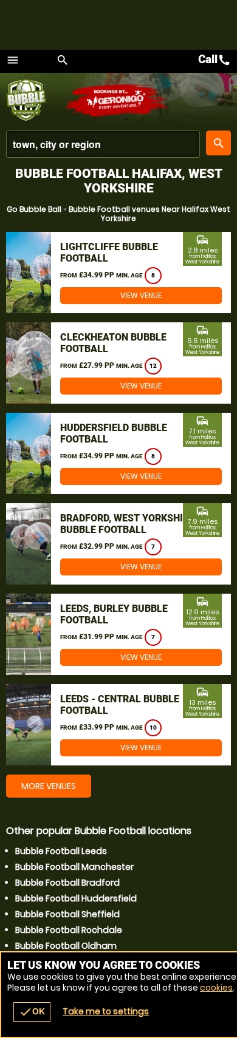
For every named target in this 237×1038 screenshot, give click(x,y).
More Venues (48, 786)
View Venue (141, 295)
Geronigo (117, 100)
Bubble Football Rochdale (68, 930)
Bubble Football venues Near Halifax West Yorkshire (149, 213)
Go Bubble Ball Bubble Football (35, 100)
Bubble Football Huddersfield (76, 898)
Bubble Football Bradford (67, 883)
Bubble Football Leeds (61, 851)
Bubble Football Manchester (74, 867)
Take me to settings (106, 1011)
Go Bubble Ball (34, 209)
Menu (12, 60)
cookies (216, 988)
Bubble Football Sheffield (67, 914)
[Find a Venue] (103, 144)
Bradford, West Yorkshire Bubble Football (127, 523)
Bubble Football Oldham (66, 946)
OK (32, 1012)
